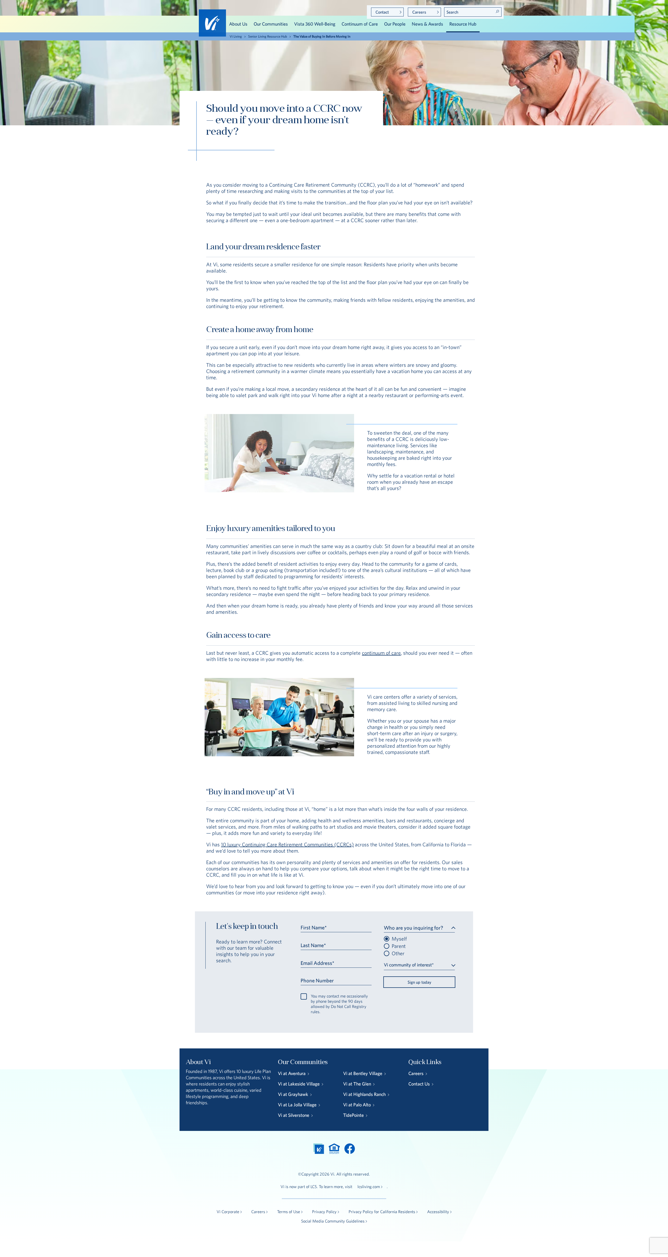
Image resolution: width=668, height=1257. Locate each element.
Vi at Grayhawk (293, 1094)
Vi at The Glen (357, 1084)
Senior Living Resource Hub (267, 36)
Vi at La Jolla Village (297, 1105)
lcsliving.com (368, 1186)
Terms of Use (288, 1211)
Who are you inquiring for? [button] (413, 927)
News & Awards (427, 24)
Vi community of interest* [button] (409, 965)
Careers (419, 12)
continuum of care (381, 653)
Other (398, 953)
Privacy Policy (324, 1211)
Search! (497, 11)
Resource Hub (462, 24)
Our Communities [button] (271, 24)
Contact (382, 12)
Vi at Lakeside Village (299, 1084)
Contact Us (419, 1084)
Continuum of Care (360, 24)
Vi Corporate (228, 1211)
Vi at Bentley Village (362, 1073)
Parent (399, 946)
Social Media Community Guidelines (333, 1221)
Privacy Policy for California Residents (382, 1211)
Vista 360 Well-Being (314, 24)
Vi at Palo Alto (357, 1105)
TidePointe (353, 1115)
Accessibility (438, 1211)
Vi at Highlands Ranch (364, 1094)
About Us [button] (238, 24)
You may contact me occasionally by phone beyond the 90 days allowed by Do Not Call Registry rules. (339, 1003)
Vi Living (236, 36)
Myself (399, 939)
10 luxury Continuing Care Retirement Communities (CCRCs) (287, 844)
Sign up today (419, 982)
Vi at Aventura (292, 1073)
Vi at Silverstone (293, 1115)
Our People (394, 24)
